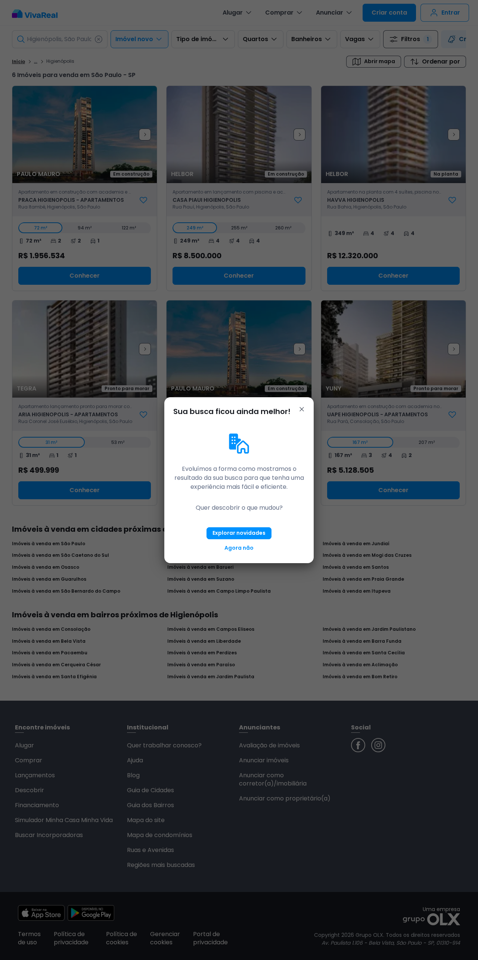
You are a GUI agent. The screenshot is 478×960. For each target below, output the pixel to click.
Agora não (239, 548)
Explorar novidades (239, 533)
